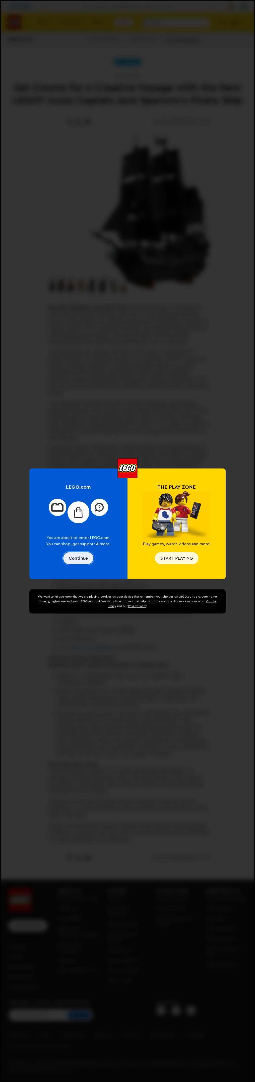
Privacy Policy (137, 606)
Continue (78, 558)
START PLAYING (176, 558)
